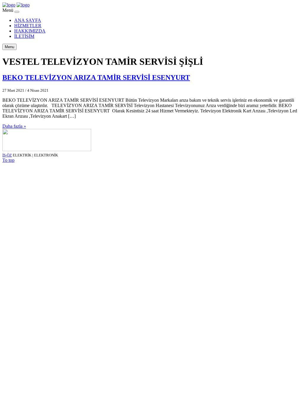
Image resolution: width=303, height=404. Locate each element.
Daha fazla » (14, 126)
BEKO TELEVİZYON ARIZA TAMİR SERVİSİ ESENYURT (96, 77)
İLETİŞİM (24, 36)
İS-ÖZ (7, 155)
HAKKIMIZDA (30, 30)
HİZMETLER (27, 25)
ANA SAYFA (27, 20)
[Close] (16, 12)
